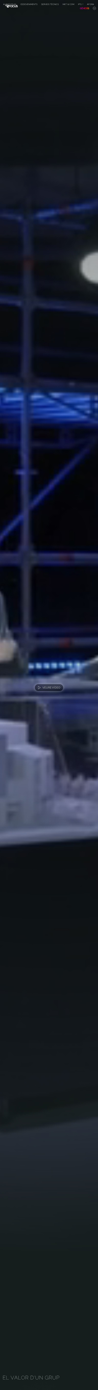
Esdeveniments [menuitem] (29, 4)
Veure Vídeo (51, 687)
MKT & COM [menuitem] (68, 4)
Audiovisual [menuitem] (10, 4)
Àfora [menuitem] (90, 4)
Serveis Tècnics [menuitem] (50, 4)
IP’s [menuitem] (80, 4)
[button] (94, 8)
